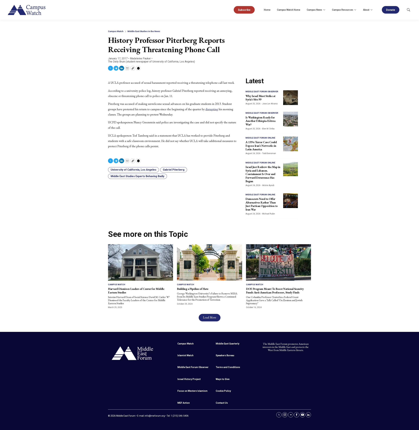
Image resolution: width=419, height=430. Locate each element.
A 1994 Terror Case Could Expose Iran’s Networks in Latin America (261, 145)
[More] (324, 10)
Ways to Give (222, 379)
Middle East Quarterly (227, 343)
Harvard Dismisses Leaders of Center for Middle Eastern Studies (136, 290)
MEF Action (183, 403)
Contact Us (222, 403)
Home (267, 10)
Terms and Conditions (228, 367)
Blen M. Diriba (268, 129)
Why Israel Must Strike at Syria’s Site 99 (260, 97)
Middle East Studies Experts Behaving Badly (137, 176)
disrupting (211, 109)
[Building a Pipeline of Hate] (209, 262)
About (366, 10)
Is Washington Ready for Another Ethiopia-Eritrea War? (260, 120)
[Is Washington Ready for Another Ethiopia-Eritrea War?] (290, 119)
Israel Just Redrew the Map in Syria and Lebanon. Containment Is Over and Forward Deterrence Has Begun (263, 174)
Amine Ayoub (268, 185)
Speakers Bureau (225, 355)
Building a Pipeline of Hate (192, 289)
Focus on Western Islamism (192, 391)
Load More (209, 317)
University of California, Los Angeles (133, 169)
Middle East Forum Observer (262, 91)
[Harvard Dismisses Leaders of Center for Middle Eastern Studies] (140, 262)
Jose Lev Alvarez (270, 104)
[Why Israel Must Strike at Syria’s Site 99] (290, 97)
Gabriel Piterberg (173, 169)
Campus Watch (115, 31)
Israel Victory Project (189, 379)
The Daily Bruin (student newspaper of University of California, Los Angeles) (151, 61)
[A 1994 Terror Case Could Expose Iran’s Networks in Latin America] (290, 144)
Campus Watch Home (288, 10)
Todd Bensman (269, 153)
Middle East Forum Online (260, 138)
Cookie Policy (223, 391)
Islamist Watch (185, 355)
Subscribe (244, 9)
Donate (390, 9)
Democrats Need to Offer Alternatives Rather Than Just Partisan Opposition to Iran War (262, 204)
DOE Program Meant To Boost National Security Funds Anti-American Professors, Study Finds (275, 290)
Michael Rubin (268, 214)
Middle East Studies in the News (144, 31)
